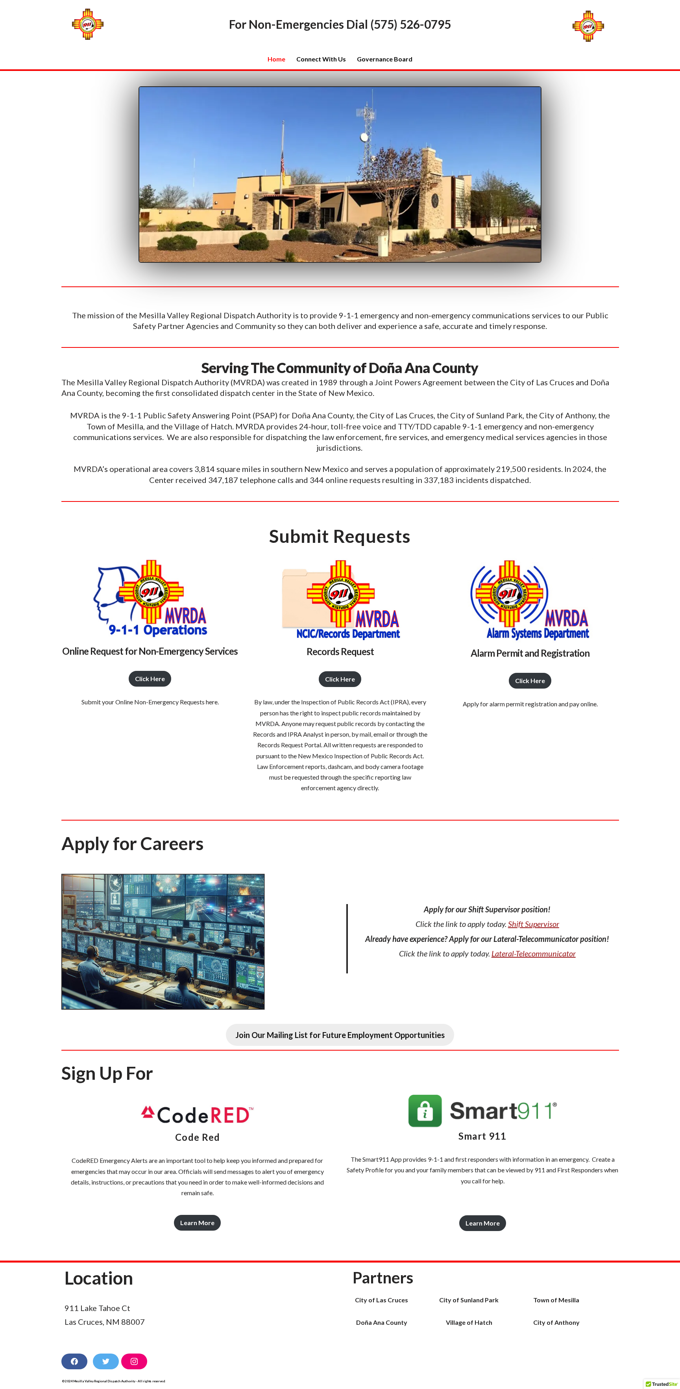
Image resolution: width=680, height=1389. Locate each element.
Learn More (197, 1222)
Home (276, 59)
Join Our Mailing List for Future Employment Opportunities (340, 1035)
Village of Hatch (469, 1322)
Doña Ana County (381, 1322)
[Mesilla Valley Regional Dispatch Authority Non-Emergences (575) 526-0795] (89, 24)
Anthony (567, 1322)
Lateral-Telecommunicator (534, 953)
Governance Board (384, 59)
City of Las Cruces (381, 1300)
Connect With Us (321, 59)
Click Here (150, 679)
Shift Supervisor (533, 923)
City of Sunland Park (469, 1300)
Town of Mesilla (556, 1300)
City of (543, 1322)
